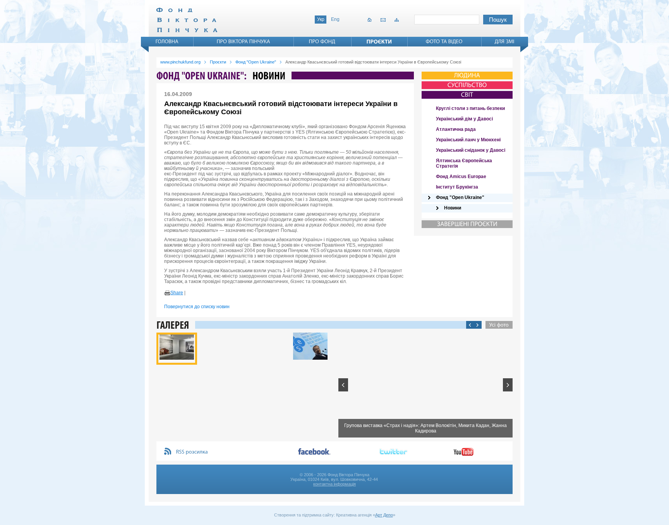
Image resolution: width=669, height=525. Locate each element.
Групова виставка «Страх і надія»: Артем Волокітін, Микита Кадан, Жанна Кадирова (425, 428)
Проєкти (218, 62)
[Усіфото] (497, 325)
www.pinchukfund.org (180, 62)
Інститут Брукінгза (457, 187)
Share (176, 292)
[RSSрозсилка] (192, 452)
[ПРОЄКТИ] (379, 41)
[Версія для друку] (167, 293)
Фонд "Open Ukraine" (255, 62)
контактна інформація (334, 484)
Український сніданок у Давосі (470, 150)
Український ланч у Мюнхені (468, 139)
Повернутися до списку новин (197, 306)
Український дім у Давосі (464, 119)
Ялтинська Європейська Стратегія (464, 163)
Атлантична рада (456, 129)
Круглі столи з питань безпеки (470, 108)
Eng (335, 19)
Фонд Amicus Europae (461, 176)
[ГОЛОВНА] (167, 41)
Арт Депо (384, 515)
